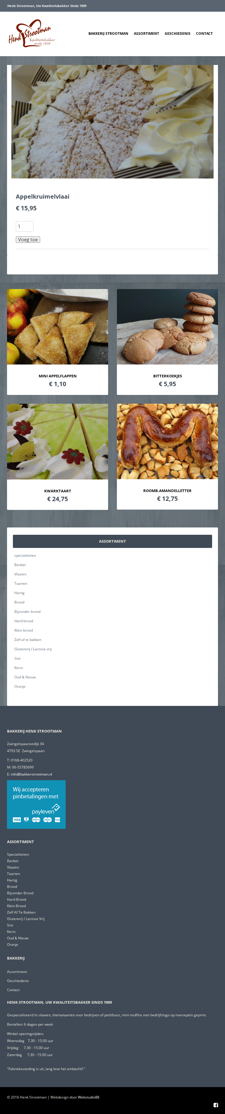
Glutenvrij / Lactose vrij (33, 649)
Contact (204, 33)
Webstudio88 (88, 1097)
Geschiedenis (177, 33)
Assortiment (146, 33)
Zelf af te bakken (27, 639)
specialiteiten (25, 555)
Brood (19, 602)
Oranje (19, 686)
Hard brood (23, 620)
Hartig (19, 592)
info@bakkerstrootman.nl (31, 774)
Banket (20, 564)
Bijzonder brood (27, 611)
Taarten (20, 583)
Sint (17, 658)
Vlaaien (20, 574)
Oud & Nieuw (25, 677)
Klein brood (23, 630)
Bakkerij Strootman (108, 33)
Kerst (18, 667)
